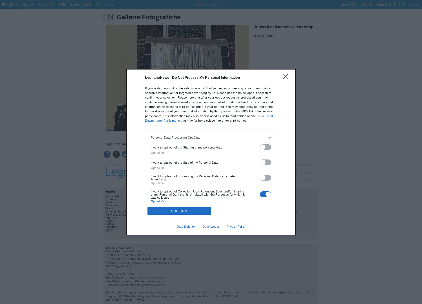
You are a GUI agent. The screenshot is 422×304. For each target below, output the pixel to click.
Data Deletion (186, 226)
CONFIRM (179, 210)
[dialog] (211, 152)
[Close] (287, 78)
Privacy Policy (236, 226)
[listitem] (211, 137)
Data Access (211, 226)
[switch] (265, 147)
